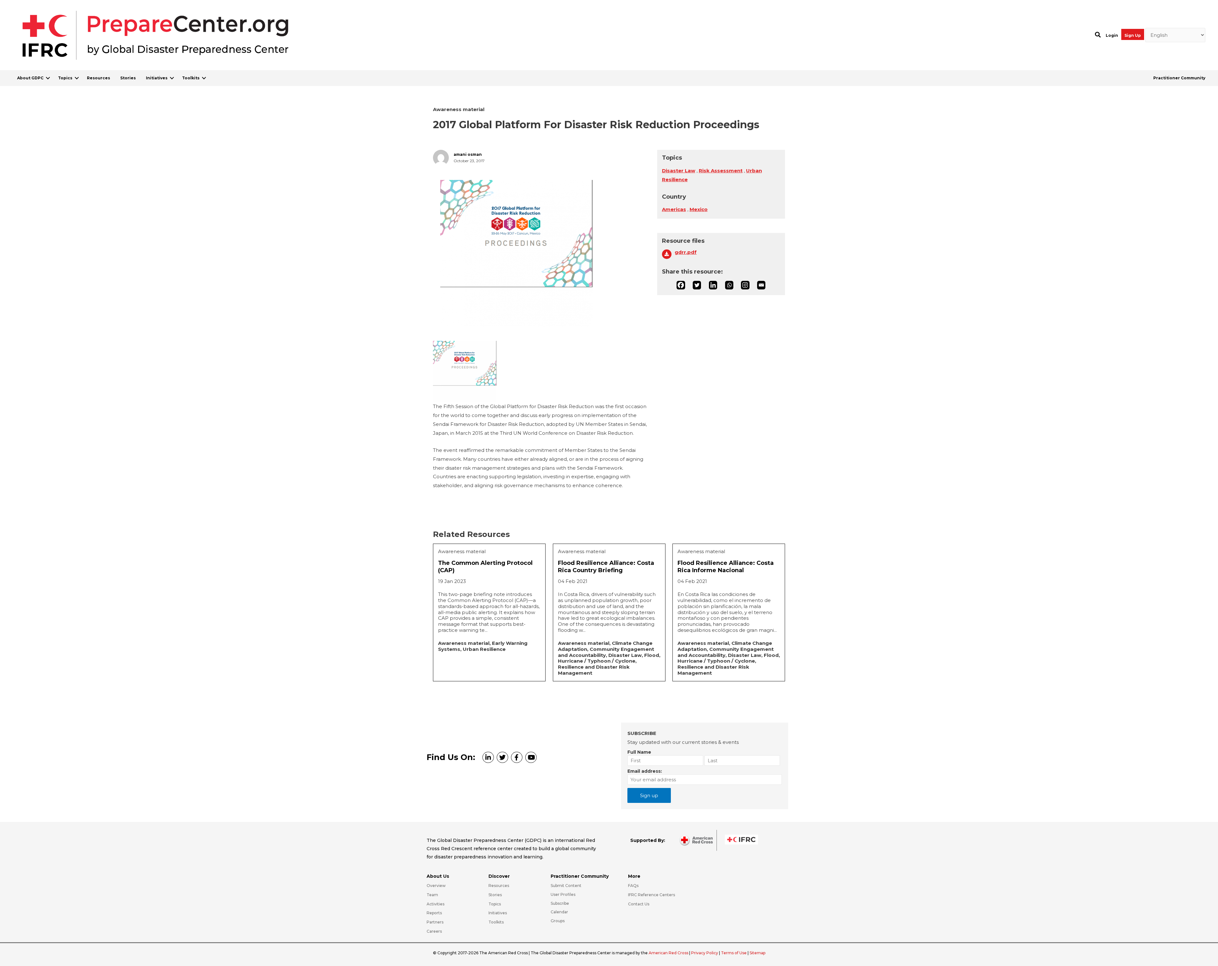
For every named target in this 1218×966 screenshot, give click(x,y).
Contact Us (638, 904)
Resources (98, 78)
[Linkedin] (713, 285)
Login (1112, 35)
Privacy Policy (705, 952)
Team (432, 894)
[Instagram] (745, 285)
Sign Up (1132, 35)
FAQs (633, 885)
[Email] (761, 285)
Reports (434, 912)
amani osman (468, 154)
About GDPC (30, 78)
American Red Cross (669, 952)
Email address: (644, 771)
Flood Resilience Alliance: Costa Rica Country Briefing (606, 566)
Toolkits (191, 78)
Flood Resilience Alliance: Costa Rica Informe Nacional (726, 566)
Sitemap (757, 952)
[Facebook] (681, 285)
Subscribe (560, 903)
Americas (674, 209)
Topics (65, 78)
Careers (434, 931)
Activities (435, 904)
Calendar (559, 912)
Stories (128, 78)
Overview (436, 885)
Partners (435, 922)
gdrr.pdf (686, 252)
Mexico (699, 209)
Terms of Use (734, 952)
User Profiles (563, 894)
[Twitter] (697, 285)
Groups (558, 920)
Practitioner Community (1179, 78)
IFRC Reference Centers (651, 894)
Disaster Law (678, 171)
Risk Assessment (721, 171)
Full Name (639, 752)
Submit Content (566, 885)
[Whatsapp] (729, 285)
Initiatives (156, 78)
